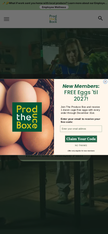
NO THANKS (81, 145)
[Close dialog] (105, 82)
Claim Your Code (81, 139)
